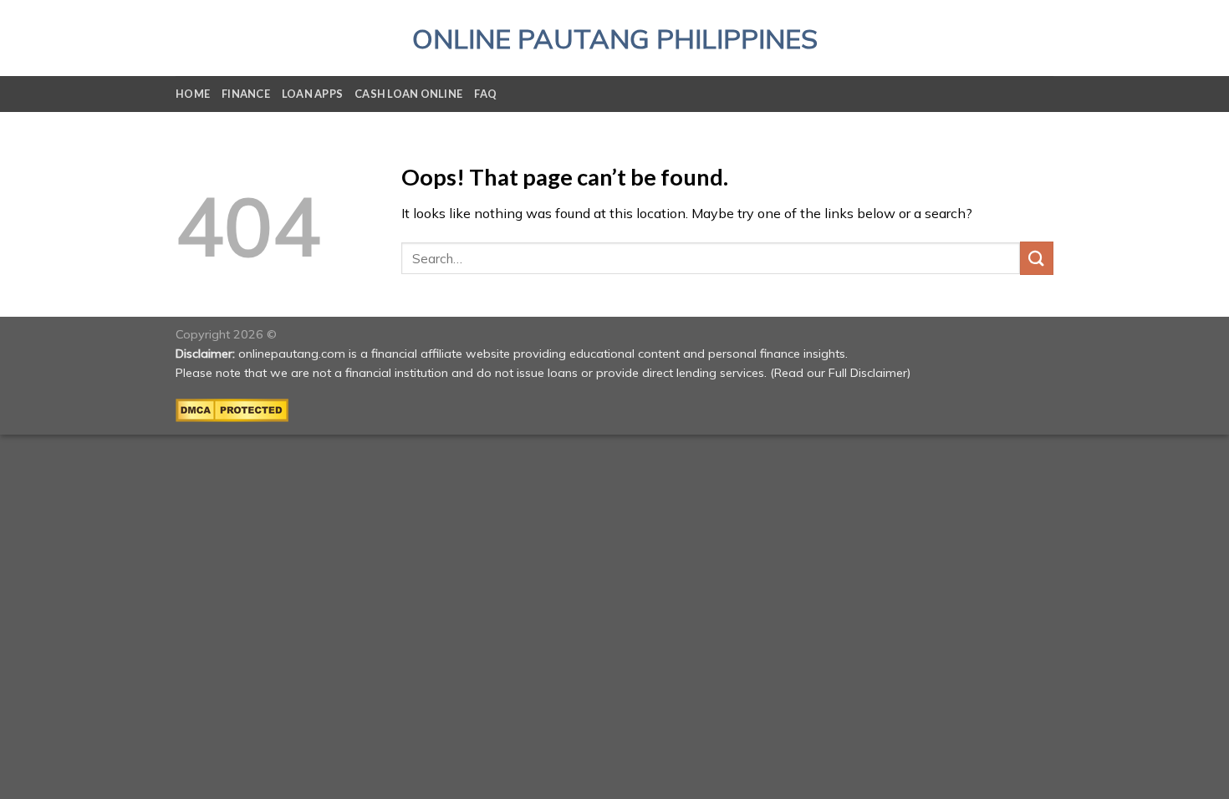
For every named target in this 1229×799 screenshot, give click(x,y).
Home (193, 93)
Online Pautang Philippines (615, 38)
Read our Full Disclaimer (840, 372)
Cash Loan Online (408, 93)
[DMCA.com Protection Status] (232, 409)
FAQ (485, 93)
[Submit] (1036, 258)
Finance (246, 93)
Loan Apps (312, 93)
